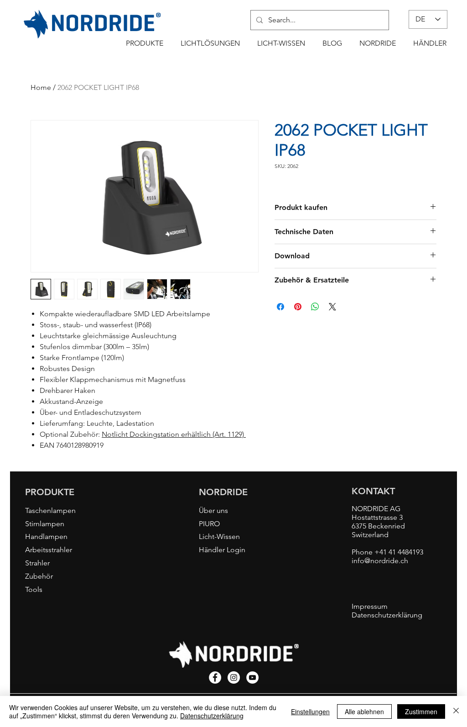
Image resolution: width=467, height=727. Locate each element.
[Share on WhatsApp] (315, 306)
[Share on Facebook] (280, 306)
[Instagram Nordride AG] (234, 677)
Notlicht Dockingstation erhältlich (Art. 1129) (174, 434)
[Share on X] (332, 306)
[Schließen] (456, 711)
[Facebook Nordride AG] (215, 677)
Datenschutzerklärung (212, 715)
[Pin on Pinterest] (297, 306)
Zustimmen (421, 711)
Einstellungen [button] (310, 711)
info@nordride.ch (380, 560)
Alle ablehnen (364, 711)
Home (41, 87)
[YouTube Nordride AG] (252, 677)
